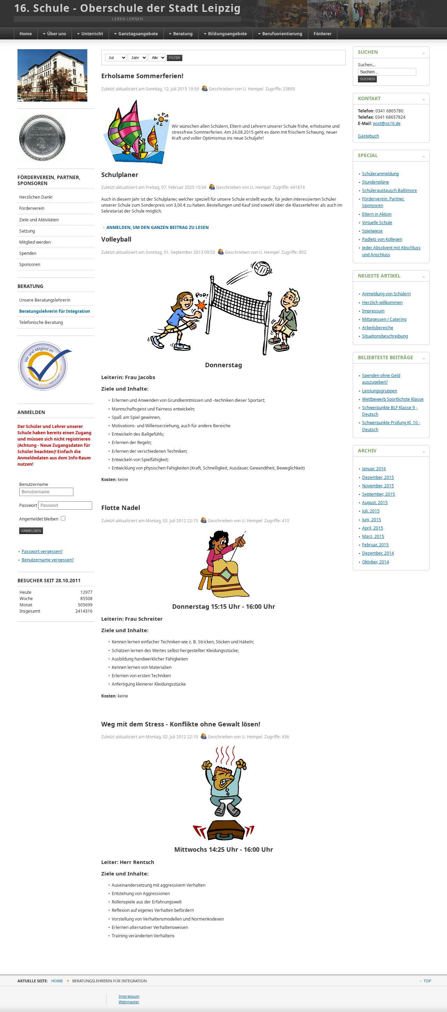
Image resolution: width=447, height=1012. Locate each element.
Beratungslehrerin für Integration (54, 311)
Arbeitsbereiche (377, 328)
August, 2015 (375, 502)
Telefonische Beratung (41, 322)
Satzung (27, 231)
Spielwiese (372, 231)
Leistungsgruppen (379, 391)
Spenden (27, 253)
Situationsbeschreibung (385, 336)
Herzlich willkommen (382, 302)
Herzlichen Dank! (35, 197)
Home (57, 980)
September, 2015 (378, 494)
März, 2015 (373, 536)
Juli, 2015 (371, 511)
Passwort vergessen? (42, 551)
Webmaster (129, 1001)
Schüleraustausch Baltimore (389, 190)
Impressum (373, 311)
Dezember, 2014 (378, 553)
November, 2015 (378, 486)
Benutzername (33, 484)
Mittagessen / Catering (384, 319)
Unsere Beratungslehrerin (44, 300)
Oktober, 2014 (375, 562)
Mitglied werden (35, 242)
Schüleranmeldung (380, 174)
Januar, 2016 (374, 469)
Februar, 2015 (375, 545)
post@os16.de (387, 123)
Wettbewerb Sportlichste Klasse (393, 399)
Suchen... (366, 65)
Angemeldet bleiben (38, 519)
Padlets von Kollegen (382, 239)
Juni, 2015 (371, 520)
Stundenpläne (375, 182)
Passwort (28, 505)
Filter (174, 58)
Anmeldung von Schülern (386, 294)
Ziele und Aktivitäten (39, 220)
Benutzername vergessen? (48, 560)
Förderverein (31, 208)
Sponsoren (29, 264)
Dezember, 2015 (378, 477)
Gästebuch (368, 136)
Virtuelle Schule (377, 223)
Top (427, 980)
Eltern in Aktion (376, 214)
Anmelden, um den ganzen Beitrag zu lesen (158, 227)
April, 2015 (372, 528)
